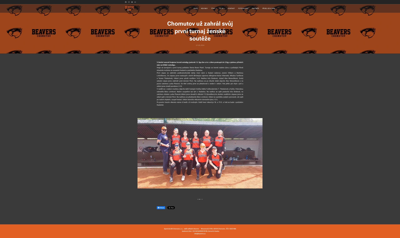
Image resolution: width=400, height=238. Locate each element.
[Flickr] (135, 2)
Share (162, 208)
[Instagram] (129, 2)
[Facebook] (125, 2)
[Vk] (132, 2)
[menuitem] (196, 8)
